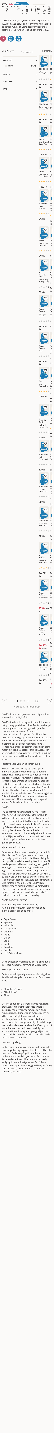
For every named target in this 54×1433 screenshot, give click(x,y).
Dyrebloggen (50, 10)
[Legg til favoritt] (45, 58)
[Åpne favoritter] (4, 5)
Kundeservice (38, 10)
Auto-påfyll (44, 10)
